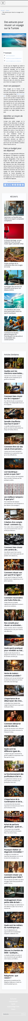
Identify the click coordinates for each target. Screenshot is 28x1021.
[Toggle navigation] (3, 2)
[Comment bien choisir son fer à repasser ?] (14, 388)
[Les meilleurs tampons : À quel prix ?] (14, 489)
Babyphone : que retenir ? (11, 976)
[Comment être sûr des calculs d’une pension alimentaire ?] (14, 439)
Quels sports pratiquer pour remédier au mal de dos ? (13, 650)
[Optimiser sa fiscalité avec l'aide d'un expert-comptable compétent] (14, 208)
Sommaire (8, 53)
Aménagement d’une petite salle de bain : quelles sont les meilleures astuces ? (13, 903)
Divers (7, 11)
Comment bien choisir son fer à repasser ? (13, 397)
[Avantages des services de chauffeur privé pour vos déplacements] (14, 277)
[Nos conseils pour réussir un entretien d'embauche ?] (14, 615)
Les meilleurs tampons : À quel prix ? (14, 498)
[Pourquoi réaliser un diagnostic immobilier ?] (14, 842)
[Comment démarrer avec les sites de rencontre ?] (14, 716)
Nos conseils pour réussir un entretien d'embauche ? (12, 625)
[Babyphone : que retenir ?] (14, 968)
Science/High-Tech (13, 1006)
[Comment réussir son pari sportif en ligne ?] (14, 565)
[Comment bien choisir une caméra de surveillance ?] (14, 539)
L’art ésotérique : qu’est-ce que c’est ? (12, 473)
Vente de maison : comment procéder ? (12, 674)
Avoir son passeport (10, 56)
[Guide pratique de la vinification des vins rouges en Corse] (14, 254)
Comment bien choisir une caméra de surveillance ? (13, 549)
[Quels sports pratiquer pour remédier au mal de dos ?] (14, 640)
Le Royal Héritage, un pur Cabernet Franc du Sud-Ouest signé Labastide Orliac (14, 242)
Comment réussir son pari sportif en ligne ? (13, 573)
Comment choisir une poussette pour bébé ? (13, 876)
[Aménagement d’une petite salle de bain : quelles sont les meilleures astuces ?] (14, 892)
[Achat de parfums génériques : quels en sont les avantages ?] (14, 817)
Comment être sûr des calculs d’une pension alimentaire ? (13, 448)
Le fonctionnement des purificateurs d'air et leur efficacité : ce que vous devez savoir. (13, 777)
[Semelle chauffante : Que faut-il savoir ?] (14, 413)
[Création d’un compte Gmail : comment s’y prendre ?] (14, 514)
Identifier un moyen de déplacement (14, 58)
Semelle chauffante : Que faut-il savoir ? (12, 422)
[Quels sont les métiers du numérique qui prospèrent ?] (14, 917)
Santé (13, 1004)
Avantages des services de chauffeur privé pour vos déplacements (13, 288)
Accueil (2, 11)
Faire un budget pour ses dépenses (13, 61)
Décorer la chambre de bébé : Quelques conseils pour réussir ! (13, 952)
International (13, 1001)
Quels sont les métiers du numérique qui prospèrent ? (13, 927)
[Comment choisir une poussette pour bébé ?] (14, 867)
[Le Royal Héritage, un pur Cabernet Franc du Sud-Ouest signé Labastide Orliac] (14, 231)
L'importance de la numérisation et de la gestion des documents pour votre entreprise (13, 802)
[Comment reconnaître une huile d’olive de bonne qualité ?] (14, 590)
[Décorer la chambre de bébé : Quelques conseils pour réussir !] (14, 942)
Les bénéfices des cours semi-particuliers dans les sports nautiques (13, 311)
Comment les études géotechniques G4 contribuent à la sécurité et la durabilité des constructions (13, 336)
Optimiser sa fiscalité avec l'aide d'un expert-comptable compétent (14, 219)
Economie (13, 999)
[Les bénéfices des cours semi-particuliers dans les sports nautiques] (14, 300)
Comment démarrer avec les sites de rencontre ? (12, 725)
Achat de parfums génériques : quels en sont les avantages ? (13, 826)
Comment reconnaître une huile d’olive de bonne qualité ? (13, 599)
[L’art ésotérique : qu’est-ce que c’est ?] (14, 464)
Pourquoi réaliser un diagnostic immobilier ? (13, 850)
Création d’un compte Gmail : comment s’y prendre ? (13, 524)
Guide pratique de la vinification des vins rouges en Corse (13, 265)
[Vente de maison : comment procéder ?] (14, 665)
